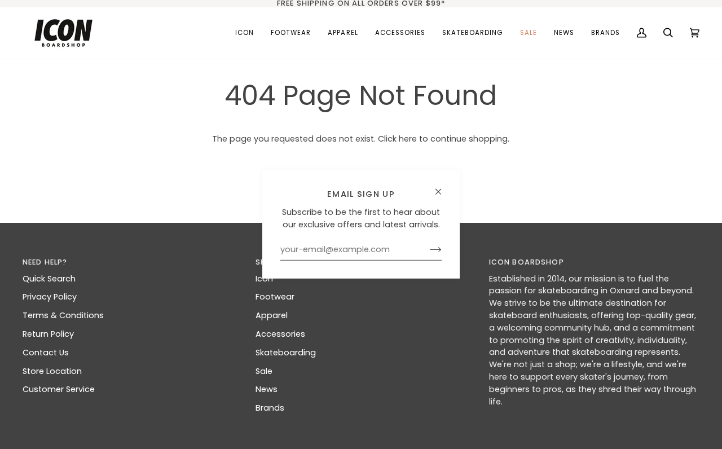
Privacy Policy (50, 296)
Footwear (275, 296)
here (408, 138)
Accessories (280, 334)
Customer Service (59, 389)
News (267, 389)
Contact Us (46, 352)
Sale (264, 371)
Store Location (52, 371)
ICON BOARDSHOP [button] (526, 262)
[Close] (443, 187)
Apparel (272, 315)
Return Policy (48, 334)
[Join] (427, 250)
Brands (270, 407)
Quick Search (49, 278)
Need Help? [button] (45, 262)
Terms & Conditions (63, 315)
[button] (290, 33)
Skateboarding (286, 352)
